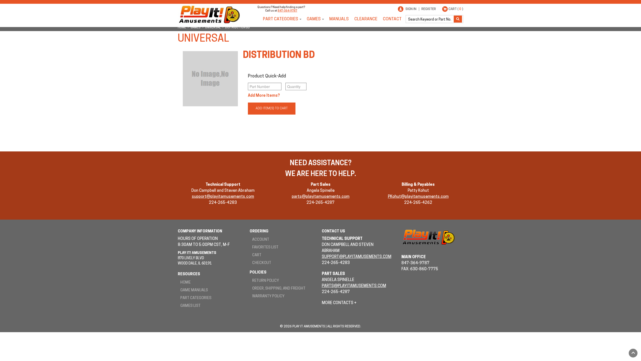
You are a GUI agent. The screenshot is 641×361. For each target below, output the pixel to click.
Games (314, 19)
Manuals (339, 19)
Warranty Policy (268, 296)
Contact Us (333, 231)
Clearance (365, 19)
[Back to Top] (633, 353)
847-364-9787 (287, 11)
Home (185, 283)
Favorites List (265, 247)
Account (260, 240)
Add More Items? (264, 96)
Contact (392, 19)
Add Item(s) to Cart (272, 108)
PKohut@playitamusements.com (418, 197)
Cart (256, 255)
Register (428, 9)
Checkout (261, 263)
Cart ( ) (455, 9)
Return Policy (265, 281)
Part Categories (280, 19)
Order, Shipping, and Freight (278, 289)
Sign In (410, 9)
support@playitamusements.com (223, 197)
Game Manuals (194, 290)
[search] (430, 19)
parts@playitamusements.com (321, 197)
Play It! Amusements (209, 14)
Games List (190, 306)
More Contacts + (339, 303)
